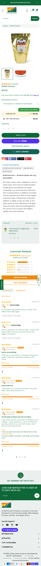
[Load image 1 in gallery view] (7, 74)
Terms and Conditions (21, 558)
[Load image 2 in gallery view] (20, 74)
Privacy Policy (30, 556)
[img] (6, 302)
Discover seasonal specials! (20, 2)
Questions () (21, 290)
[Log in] (27, 10)
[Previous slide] (4, 2)
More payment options (20, 146)
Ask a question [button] (20, 282)
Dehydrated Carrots (9, 100)
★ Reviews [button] (2, 285)
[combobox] (20, 18)
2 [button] (19, 457)
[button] (39, 279)
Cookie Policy (7, 558)
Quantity (5, 124)
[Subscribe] (36, 495)
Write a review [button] (20, 277)
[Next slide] (37, 2)
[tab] (11, 165)
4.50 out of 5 (26, 255)
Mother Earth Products (18, 554)
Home (5, 26)
